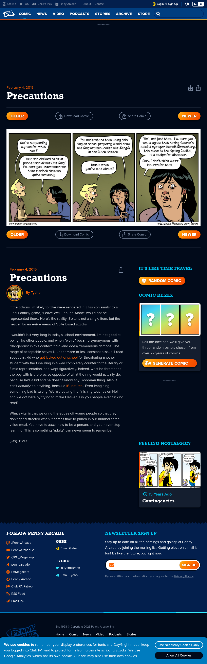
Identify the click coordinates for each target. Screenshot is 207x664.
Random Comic (164, 281)
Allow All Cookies (178, 655)
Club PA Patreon (22, 586)
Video (100, 634)
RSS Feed (18, 593)
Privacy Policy (183, 576)
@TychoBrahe (70, 567)
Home (60, 634)
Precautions (38, 278)
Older (17, 116)
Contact (99, 4)
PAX (26, 4)
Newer (189, 116)
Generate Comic (170, 363)
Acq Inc (11, 4)
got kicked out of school (59, 357)
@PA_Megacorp (22, 557)
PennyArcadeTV (22, 550)
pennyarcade (20, 564)
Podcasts (115, 634)
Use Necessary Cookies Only (178, 645)
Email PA (17, 601)
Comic (73, 634)
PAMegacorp (20, 571)
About (87, 4)
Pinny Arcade (68, 4)
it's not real (74, 385)
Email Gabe (69, 548)
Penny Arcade (21, 579)
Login (160, 4)
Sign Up (173, 4)
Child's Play (45, 4)
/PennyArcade (21, 542)
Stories (131, 634)
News (87, 634)
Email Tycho (69, 575)
